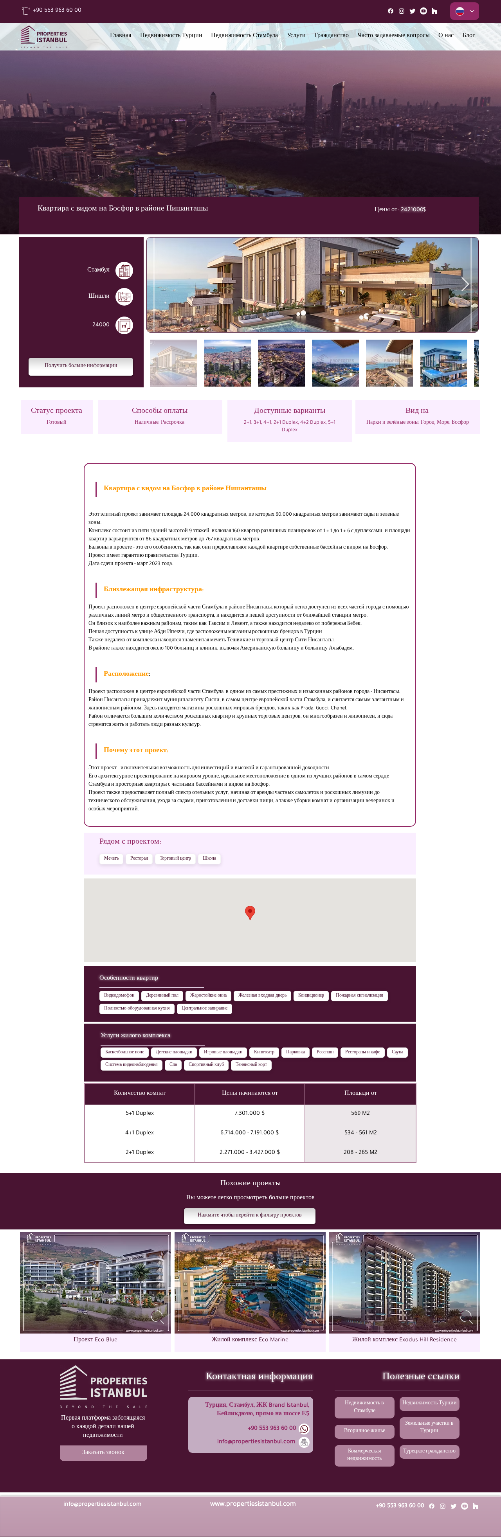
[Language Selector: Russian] (464, 11)
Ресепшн (325, 1052)
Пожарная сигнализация (359, 995)
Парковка (295, 1052)
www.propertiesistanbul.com (253, 1504)
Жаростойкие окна (208, 995)
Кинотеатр (264, 1052)
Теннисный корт (251, 1065)
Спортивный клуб (206, 1065)
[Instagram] (401, 10)
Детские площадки (174, 1052)
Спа (173, 1065)
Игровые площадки (223, 1052)
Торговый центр (175, 859)
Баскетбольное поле (124, 1052)
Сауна (397, 1052)
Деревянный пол (162, 995)
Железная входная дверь (262, 995)
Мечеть (111, 859)
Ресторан (139, 859)
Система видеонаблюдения (131, 1065)
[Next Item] (465, 284)
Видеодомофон (119, 995)
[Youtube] (423, 10)
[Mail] (434, 10)
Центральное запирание (204, 1008)
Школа (209, 859)
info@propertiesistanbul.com (256, 1442)
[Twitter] (412, 10)
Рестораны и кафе (362, 1052)
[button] (81, 367)
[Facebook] (390, 10)
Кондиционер (311, 995)
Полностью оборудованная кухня (137, 1008)
